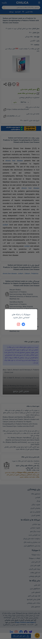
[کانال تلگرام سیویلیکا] (23, 324)
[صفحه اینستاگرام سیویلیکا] (18, 324)
